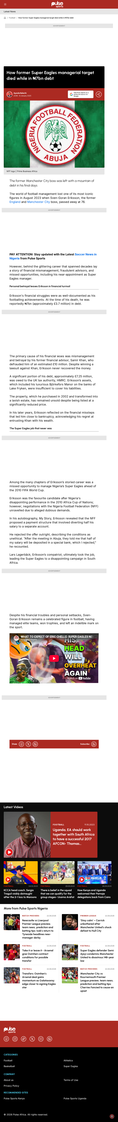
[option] (21, 881)
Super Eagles (71, 1066)
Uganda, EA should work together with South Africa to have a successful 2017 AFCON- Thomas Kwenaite (73, 837)
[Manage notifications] (112, 1116)
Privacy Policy (11, 1085)
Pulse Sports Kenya (14, 1098)
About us (8, 1080)
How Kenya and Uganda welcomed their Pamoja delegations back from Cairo (94, 894)
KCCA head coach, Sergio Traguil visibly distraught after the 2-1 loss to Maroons (20, 894)
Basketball (9, 1066)
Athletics (68, 1060)
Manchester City (38, 202)
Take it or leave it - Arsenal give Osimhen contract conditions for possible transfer (37, 955)
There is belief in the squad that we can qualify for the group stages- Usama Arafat (57, 894)
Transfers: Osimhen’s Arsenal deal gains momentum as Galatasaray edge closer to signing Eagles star (39, 980)
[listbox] (59, 881)
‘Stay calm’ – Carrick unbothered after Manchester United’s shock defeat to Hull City (96, 925)
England (14, 202)
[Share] (99, 94)
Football (12, 18)
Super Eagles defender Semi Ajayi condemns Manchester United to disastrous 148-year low (97, 955)
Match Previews (30, 916)
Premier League (88, 916)
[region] (59, 881)
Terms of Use (71, 1080)
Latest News (10, 11)
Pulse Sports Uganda (75, 1098)
